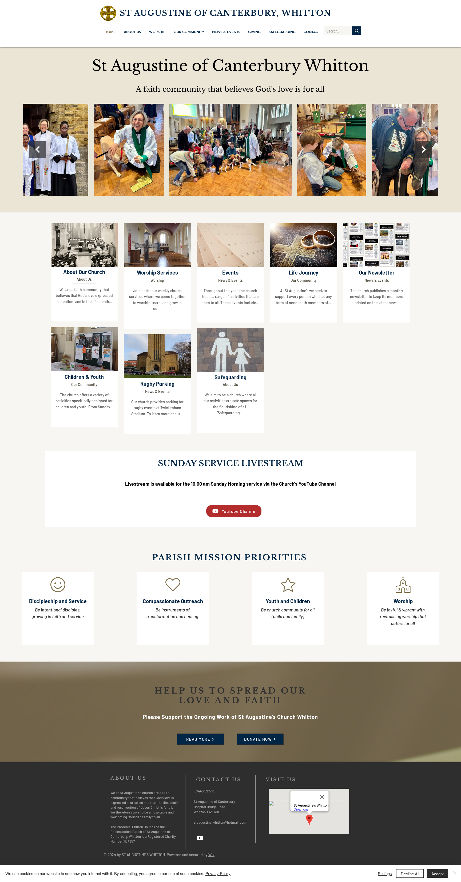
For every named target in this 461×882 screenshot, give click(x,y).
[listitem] (84, 272)
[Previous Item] (37, 149)
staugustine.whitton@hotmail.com (220, 822)
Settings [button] (385, 873)
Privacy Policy (217, 873)
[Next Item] (423, 149)
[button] (132, 32)
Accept (437, 873)
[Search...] (356, 30)
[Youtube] (200, 838)
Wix (211, 854)
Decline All (410, 873)
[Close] (454, 873)
